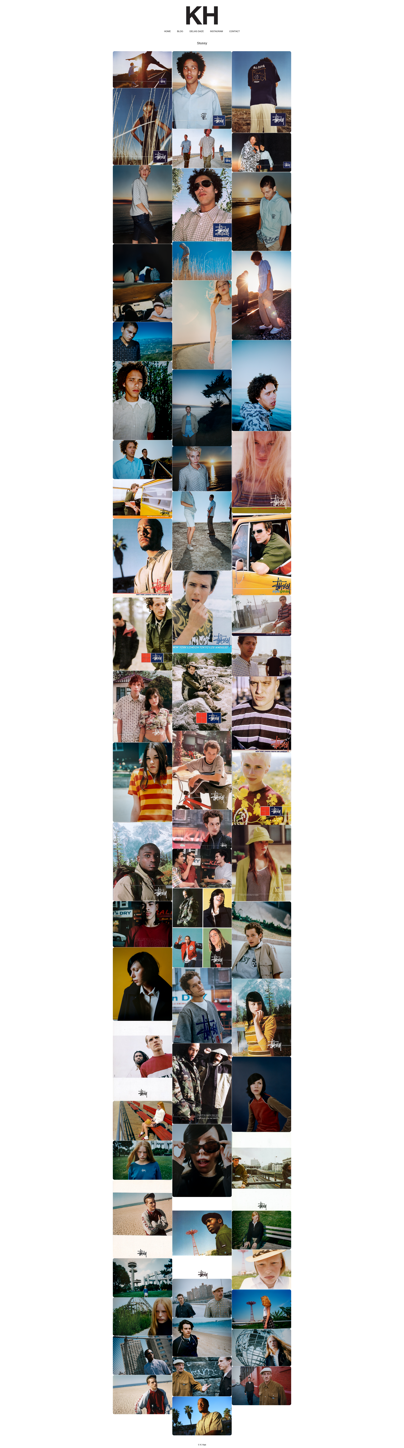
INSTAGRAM (216, 31)
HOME (167, 31)
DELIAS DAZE (197, 31)
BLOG (180, 31)
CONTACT (234, 31)
